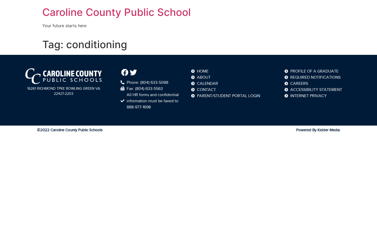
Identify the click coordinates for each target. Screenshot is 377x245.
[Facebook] (125, 72)
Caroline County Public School (116, 12)
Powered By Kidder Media (318, 130)
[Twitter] (133, 72)
